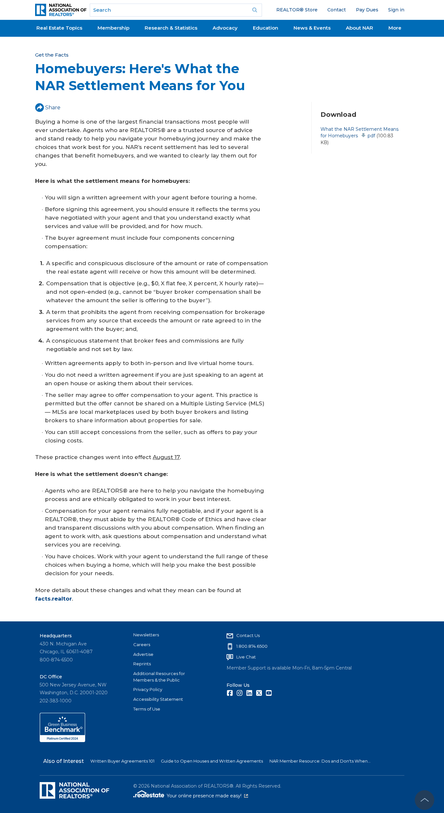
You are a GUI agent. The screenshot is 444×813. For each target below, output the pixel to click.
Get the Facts (52, 55)
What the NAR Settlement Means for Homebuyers (359, 132)
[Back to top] (424, 800)
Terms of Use (146, 708)
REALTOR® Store (297, 10)
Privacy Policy (147, 689)
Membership (113, 28)
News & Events (312, 28)
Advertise (143, 654)
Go (254, 10)
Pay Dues (367, 10)
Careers (141, 644)
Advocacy (225, 28)
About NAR (359, 28)
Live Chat (246, 656)
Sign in (396, 10)
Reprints (142, 663)
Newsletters (146, 634)
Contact (336, 10)
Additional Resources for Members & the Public (159, 677)
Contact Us (248, 635)
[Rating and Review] (62, 740)
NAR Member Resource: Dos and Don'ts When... (320, 761)
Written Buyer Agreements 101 (122, 761)
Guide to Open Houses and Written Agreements (212, 761)
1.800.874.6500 (252, 646)
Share (52, 107)
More (394, 28)
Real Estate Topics (59, 28)
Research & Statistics (171, 28)
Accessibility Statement (158, 699)
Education (265, 28)
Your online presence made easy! (207, 796)
